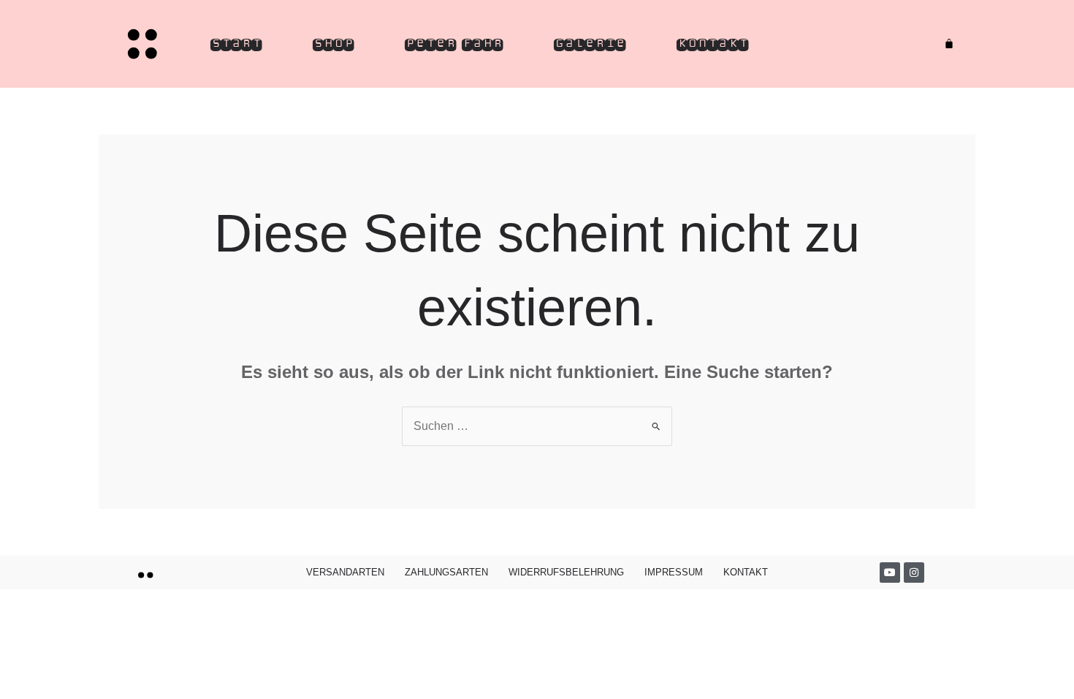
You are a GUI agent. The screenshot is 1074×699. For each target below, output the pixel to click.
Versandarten (345, 572)
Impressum (673, 572)
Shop (333, 44)
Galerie (589, 44)
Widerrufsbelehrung (566, 572)
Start (236, 44)
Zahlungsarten (446, 572)
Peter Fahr (454, 44)
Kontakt (712, 44)
